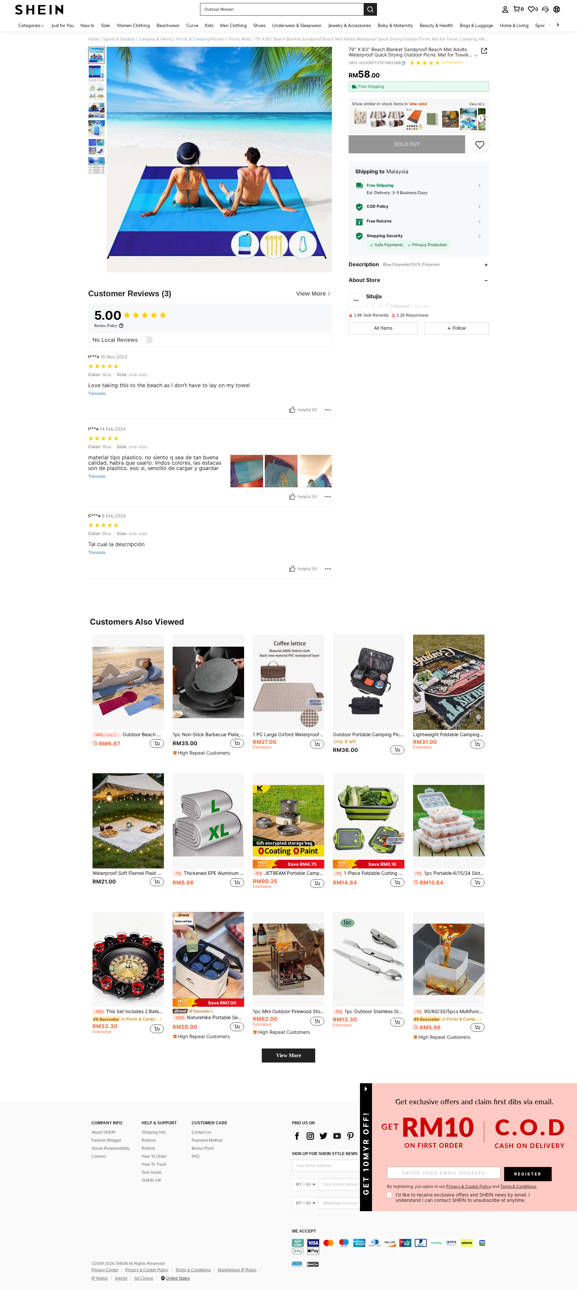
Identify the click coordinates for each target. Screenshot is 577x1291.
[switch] (147, 339)
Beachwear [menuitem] (168, 25)
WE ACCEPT (304, 1231)
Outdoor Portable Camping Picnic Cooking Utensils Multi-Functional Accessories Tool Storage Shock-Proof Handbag (368, 734)
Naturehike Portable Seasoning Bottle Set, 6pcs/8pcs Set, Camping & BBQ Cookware (209, 1017)
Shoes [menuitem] (259, 25)
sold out (407, 144)
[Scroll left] (549, 25)
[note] (202, 753)
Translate (97, 393)
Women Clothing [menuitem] (133, 25)
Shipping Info (154, 1132)
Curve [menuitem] (192, 25)
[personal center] (505, 9)
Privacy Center (104, 1270)
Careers (98, 1156)
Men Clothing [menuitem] (233, 25)
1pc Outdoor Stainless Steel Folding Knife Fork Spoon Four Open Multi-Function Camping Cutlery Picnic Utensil (369, 1011)
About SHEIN (103, 1132)
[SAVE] (480, 144)
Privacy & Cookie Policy (146, 1270)
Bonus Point (203, 1148)
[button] (545, 9)
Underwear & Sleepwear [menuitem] (297, 25)
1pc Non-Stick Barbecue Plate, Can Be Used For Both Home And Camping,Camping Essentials (208, 734)
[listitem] (360, 119)
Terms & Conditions (193, 1270)
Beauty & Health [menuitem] (436, 25)
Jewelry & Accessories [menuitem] (349, 25)
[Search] (370, 9)
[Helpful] (292, 410)
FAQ (195, 1156)
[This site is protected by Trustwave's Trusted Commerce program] (297, 1263)
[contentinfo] (392, 1247)
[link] (518, 9)
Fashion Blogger (106, 1140)
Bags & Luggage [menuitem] (476, 25)
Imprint (121, 1278)
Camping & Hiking (155, 39)
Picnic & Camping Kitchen (200, 39)
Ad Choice (143, 1278)
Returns (149, 1140)
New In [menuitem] (87, 25)
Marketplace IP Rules (237, 1270)
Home (93, 39)
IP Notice (99, 1278)
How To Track (154, 1164)
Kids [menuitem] (209, 25)
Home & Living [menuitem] (514, 25)
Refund (148, 1148)
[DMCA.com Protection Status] (313, 1263)
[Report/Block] (328, 410)
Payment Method (207, 1140)
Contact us (201, 1132)
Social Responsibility (110, 1148)
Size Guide (152, 1172)
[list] (345, 1136)
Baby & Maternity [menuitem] (395, 25)
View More (288, 1055)
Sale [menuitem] (105, 25)
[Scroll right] (557, 25)
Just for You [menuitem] (62, 25)
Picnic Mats (240, 39)
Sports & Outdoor (119, 39)
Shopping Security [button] (385, 236)
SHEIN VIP (151, 1180)
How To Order (154, 1156)
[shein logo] (39, 9)
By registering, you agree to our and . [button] (462, 1186)
